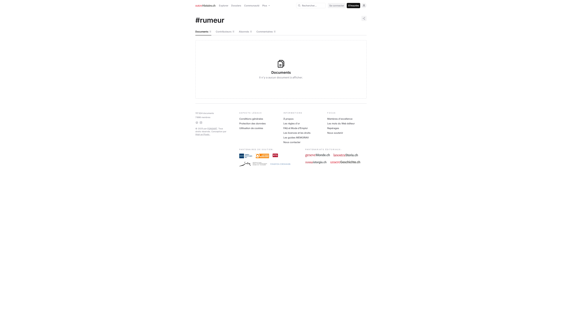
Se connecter (336, 5)
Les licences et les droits (297, 132)
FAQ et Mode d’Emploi (295, 128)
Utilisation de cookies (251, 128)
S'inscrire (353, 5)
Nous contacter (291, 142)
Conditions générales (251, 118)
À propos (288, 118)
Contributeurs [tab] (225, 31)
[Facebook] (196, 122)
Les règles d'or (291, 123)
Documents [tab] (203, 31)
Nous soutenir (335, 132)
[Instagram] (200, 122)
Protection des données (252, 123)
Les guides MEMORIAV (296, 137)
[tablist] (281, 31)
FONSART (212, 128)
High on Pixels (202, 134)
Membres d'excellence (339, 118)
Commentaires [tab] (265, 31)
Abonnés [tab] (245, 31)
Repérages (333, 128)
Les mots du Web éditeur (341, 123)
